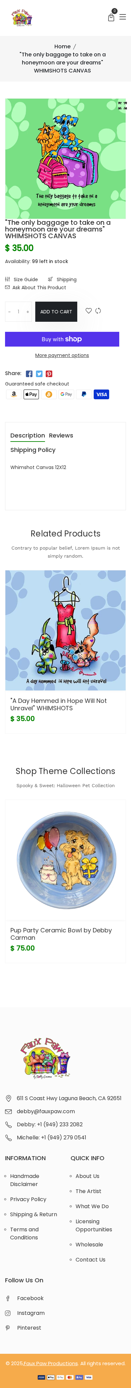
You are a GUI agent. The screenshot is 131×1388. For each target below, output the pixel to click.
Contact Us (90, 1260)
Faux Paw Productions (51, 1363)
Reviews (61, 436)
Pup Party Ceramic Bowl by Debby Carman (61, 934)
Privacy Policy (28, 1199)
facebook (30, 1298)
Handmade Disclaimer (24, 1180)
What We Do (92, 1206)
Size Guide (25, 279)
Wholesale (89, 1244)
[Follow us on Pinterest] (49, 374)
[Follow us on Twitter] (39, 374)
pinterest (29, 1328)
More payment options (62, 355)
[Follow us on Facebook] (29, 374)
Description (27, 436)
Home (62, 46)
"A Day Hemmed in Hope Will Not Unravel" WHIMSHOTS (58, 704)
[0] (111, 18)
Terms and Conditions (24, 1233)
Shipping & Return (33, 1214)
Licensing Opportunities (94, 1225)
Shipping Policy (32, 450)
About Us (87, 1176)
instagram (31, 1313)
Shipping (66, 279)
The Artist (88, 1191)
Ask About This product (39, 287)
